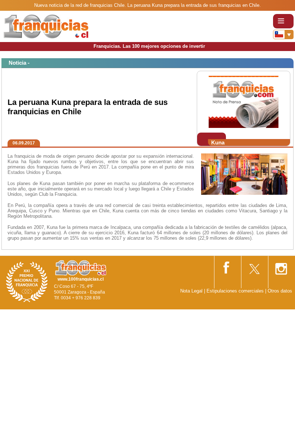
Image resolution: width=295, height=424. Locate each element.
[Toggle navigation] (283, 21)
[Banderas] (283, 34)
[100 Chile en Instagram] (281, 266)
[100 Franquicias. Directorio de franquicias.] (46, 26)
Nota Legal (191, 291)
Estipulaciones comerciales (235, 291)
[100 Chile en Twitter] (254, 266)
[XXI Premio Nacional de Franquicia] (27, 281)
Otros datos (280, 291)
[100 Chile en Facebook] (227, 266)
